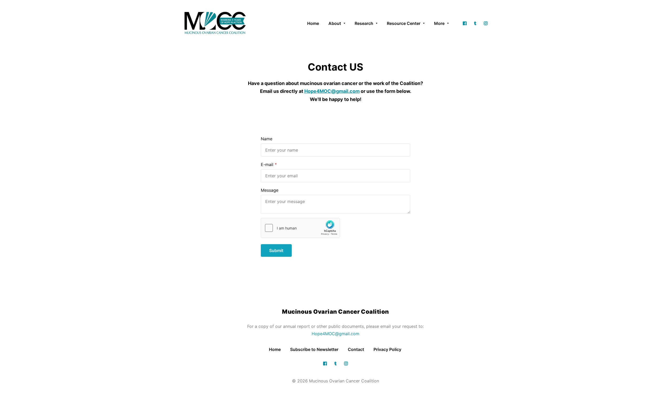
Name (266, 138)
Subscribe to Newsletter (314, 349)
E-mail (267, 164)
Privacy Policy (388, 349)
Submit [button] (276, 250)
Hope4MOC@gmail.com (335, 333)
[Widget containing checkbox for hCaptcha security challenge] (300, 228)
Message (269, 190)
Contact (356, 349)
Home (275, 349)
